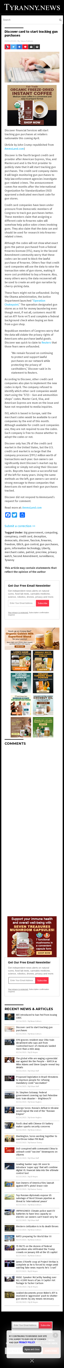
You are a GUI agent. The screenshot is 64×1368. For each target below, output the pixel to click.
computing (50, 532)
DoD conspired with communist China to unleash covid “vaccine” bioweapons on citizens (37, 1151)
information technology (26, 548)
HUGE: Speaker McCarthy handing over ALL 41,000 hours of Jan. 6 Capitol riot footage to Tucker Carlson (36, 1280)
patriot (30, 552)
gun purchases (49, 544)
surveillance (46, 556)
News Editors (27, 41)
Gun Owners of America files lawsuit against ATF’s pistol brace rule (35, 1184)
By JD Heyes (33, 1052)
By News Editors (34, 1021)
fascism (35, 540)
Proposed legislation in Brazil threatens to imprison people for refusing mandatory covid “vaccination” (37, 1080)
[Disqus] (32, 789)
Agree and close (32, 1349)
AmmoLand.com (14, 148)
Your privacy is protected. (18, 613)
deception (40, 536)
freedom (10, 544)
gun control (32, 544)
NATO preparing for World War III (34, 1236)
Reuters (46, 342)
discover (24, 540)
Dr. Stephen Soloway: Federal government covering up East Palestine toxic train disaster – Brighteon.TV (36, 1095)
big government (33, 532)
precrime (41, 552)
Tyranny (9, 560)
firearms (46, 540)
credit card (25, 536)
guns (8, 548)
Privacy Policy (27, 1342)
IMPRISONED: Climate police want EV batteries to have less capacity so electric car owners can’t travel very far (37, 1214)
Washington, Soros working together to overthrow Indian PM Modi (36, 1138)
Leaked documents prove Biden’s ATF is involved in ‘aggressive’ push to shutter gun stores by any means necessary (36, 1296)
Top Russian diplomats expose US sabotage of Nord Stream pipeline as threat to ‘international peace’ (35, 1198)
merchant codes (14, 552)
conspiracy (11, 536)
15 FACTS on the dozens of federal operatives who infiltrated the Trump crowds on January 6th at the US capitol (36, 1249)
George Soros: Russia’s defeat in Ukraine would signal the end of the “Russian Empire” (37, 1111)
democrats (11, 540)
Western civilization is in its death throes (37, 1226)
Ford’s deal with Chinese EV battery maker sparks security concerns (34, 1125)
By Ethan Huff (33, 1071)
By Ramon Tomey (35, 1143)
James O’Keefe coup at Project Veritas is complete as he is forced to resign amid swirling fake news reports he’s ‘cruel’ (37, 1264)
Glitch (19, 544)
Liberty (46, 548)
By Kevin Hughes (35, 1102)
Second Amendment (25, 556)
